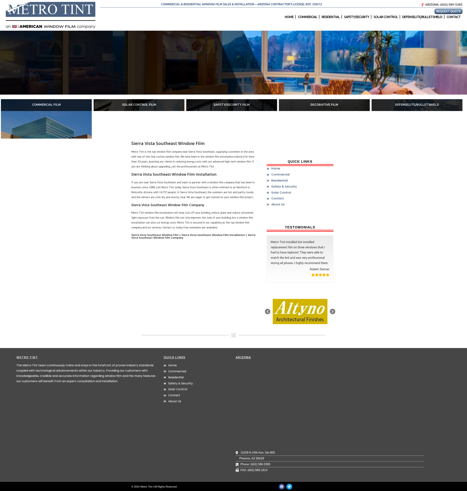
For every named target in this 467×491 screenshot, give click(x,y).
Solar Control (386, 17)
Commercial (307, 17)
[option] (300, 311)
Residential (331, 17)
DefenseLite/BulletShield (422, 17)
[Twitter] (289, 487)
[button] (267, 311)
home (289, 17)
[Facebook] (282, 487)
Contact (454, 17)
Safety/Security (356, 17)
